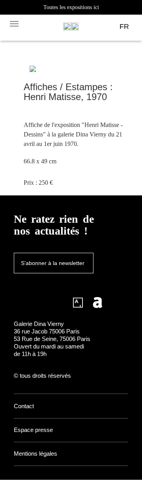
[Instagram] (19, 302)
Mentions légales (35, 453)
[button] (14, 23)
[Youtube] (58, 302)
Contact (24, 406)
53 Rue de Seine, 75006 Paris (52, 338)
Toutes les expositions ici (71, 7)
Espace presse (33, 429)
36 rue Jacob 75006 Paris (47, 331)
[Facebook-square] (38, 302)
